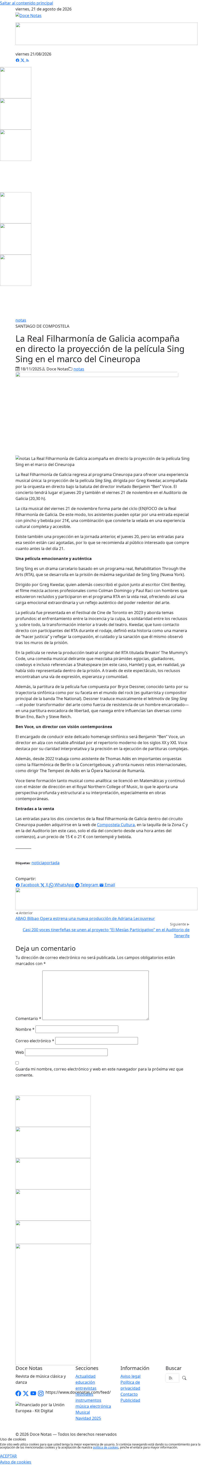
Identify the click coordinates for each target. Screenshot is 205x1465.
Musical (83, 1412)
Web (20, 1052)
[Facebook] (18, 60)
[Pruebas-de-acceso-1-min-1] (53, 1304)
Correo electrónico (35, 1041)
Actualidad (86, 1376)
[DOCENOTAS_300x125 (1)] (53, 1142)
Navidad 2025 (88, 1418)
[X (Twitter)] (23, 60)
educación (85, 1382)
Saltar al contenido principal (26, 3)
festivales (84, 1394)
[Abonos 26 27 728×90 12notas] (107, 898)
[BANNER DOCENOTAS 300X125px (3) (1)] (53, 1173)
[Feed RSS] (28, 60)
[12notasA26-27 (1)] (53, 1111)
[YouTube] (33, 1393)
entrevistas (86, 1388)
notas (21, 320)
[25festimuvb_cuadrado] (15, 82)
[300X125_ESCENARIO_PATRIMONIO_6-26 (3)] (53, 1204)
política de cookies (105, 1447)
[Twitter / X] (25, 1393)
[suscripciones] (53, 1232)
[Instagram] (41, 1393)
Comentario (28, 1018)
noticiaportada (46, 862)
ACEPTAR (8, 1456)
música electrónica (93, 1406)
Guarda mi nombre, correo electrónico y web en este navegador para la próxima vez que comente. (99, 1072)
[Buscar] (184, 1378)
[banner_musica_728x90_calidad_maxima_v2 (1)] (107, 33)
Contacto (129, 1394)
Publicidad (130, 1400)
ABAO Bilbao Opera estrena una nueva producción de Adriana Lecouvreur (85, 918)
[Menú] (187, 48)
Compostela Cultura (116, 824)
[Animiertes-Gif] (15, 113)
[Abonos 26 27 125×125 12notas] (15, 145)
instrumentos (88, 1400)
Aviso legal (130, 1376)
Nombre (25, 1029)
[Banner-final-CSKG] (1, 176)
